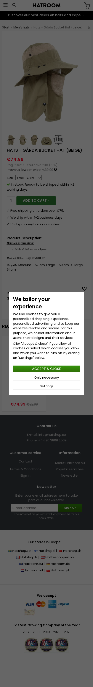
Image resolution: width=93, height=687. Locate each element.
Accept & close (46, 368)
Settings (46, 386)
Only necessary (46, 377)
